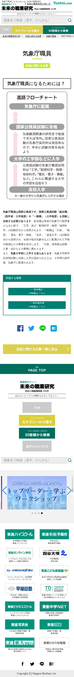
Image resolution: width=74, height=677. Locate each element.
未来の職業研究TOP (12, 36)
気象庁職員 (51, 36)
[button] (32, 513)
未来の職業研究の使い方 (39, 4)
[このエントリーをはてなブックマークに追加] (54, 329)
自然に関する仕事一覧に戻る (36, 349)
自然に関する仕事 (33, 36)
